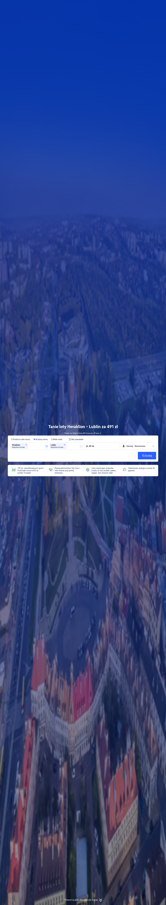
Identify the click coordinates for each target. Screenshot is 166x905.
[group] (28, 446)
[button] (141, 4)
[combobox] (29, 446)
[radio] (20, 439)
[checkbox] (76, 439)
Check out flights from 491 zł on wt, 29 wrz (82, 433)
